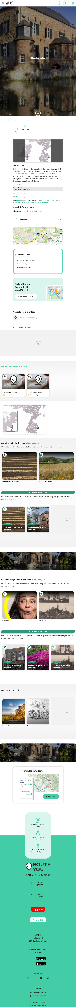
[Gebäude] (19, 605)
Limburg (22, 120)
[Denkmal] (56, 605)
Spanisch (45, 203)
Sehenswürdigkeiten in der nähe (27, 264)
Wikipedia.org (23, 188)
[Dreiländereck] (13, 711)
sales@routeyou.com (38, 996)
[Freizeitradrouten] (56, 466)
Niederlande (16, 120)
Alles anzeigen (32, 443)
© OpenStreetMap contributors (56, 244)
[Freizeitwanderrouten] (19, 466)
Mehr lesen (17, 184)
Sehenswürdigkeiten (7, 120)
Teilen (17, 132)
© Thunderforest (45, 244)
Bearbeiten (25, 131)
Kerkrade (27, 120)
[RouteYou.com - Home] (10, 2)
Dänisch (40, 200)
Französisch (56, 200)
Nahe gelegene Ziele (23, 267)
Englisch (48, 200)
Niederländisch (35, 203)
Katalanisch (25, 203)
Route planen (40, 883)
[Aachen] (38, 711)
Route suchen (40, 895)
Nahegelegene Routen (26, 296)
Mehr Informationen (20, 193)
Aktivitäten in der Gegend (25, 260)
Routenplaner (51, 796)
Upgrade (38, 909)
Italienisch (16, 203)
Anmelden (38, 919)
